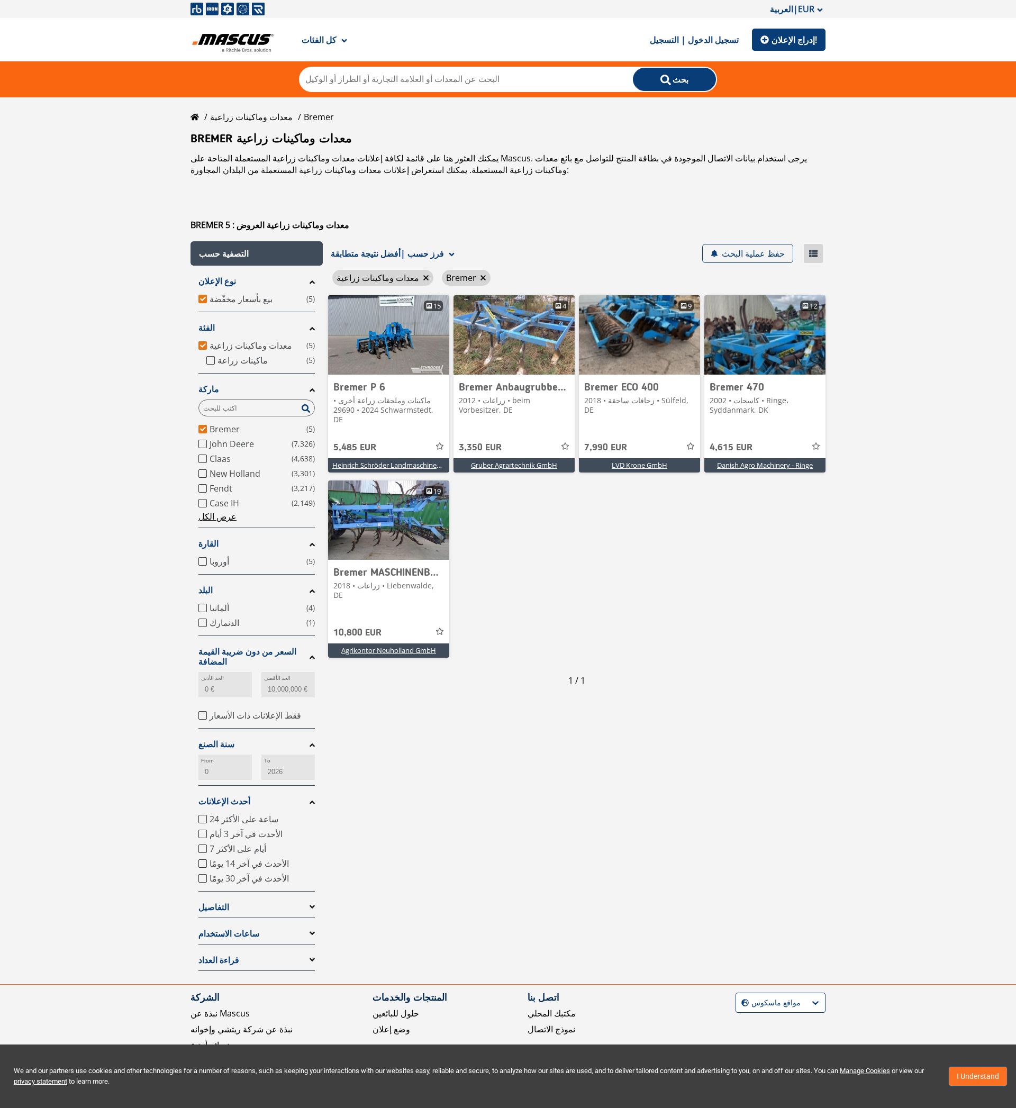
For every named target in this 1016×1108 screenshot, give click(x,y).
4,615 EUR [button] (731, 447)
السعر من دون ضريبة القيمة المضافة (247, 656)
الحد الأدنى (212, 678)
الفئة (206, 327)
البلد (205, 590)
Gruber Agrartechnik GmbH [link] (514, 465)
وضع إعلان (391, 1029)
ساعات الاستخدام (228, 933)
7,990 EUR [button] (605, 447)
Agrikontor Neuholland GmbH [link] (388, 650)
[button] (256, 253)
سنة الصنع (216, 744)
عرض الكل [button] (217, 516)
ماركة (208, 389)
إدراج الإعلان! (794, 40)
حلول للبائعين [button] (396, 1013)
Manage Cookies (865, 1071)
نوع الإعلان (217, 281)
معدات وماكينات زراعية (251, 117)
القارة (208, 543)
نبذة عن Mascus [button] (220, 1013)
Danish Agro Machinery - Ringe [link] (765, 465)
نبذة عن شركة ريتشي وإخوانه (241, 1029)
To (267, 761)
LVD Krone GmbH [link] (639, 465)
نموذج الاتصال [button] (551, 1029)
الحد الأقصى (277, 678)
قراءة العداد (218, 960)
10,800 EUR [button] (357, 633)
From (207, 761)
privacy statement (40, 1081)
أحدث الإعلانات (224, 801)
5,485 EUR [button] (354, 447)
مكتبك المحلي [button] (552, 1013)
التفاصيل (213, 907)
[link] (388, 335)
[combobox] (742, 1002)
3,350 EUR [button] (480, 447)
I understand (978, 1076)
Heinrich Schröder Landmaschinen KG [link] (391, 465)
